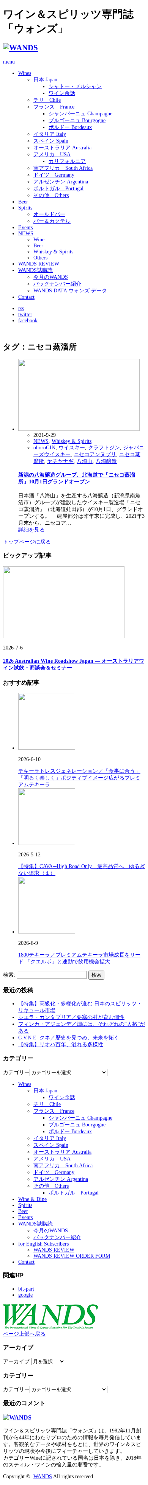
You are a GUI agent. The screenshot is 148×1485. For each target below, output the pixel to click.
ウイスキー (71, 447)
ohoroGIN (44, 447)
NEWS (25, 233)
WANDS (42, 1476)
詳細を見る (31, 530)
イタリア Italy (49, 134)
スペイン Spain (50, 141)
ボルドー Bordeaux (70, 127)
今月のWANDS (50, 277)
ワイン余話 (62, 93)
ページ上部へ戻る (24, 1334)
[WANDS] (20, 47)
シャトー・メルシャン (75, 86)
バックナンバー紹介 (57, 284)
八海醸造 (106, 461)
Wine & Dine (32, 1199)
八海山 (85, 461)
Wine (38, 239)
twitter (25, 314)
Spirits (25, 208)
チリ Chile (47, 100)
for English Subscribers (43, 1244)
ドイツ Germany (53, 175)
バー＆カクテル (52, 221)
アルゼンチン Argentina (60, 182)
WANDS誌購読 (35, 270)
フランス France (53, 107)
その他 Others (51, 195)
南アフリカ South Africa (63, 168)
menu (9, 62)
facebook (28, 320)
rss (21, 308)
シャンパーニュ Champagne (80, 114)
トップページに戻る (27, 542)
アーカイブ (16, 1361)
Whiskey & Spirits (53, 252)
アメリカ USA (52, 154)
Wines (24, 73)
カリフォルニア (67, 161)
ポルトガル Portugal (58, 188)
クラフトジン (104, 447)
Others (40, 258)
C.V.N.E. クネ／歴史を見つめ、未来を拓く (68, 1038)
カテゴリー (16, 1072)
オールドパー (49, 214)
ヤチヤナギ (60, 461)
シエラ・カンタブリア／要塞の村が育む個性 (71, 1017)
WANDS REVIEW (38, 264)
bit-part (26, 1289)
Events (25, 227)
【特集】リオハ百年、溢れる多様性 (60, 1044)
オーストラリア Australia (62, 148)
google (25, 1295)
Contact (26, 297)
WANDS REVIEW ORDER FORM (71, 1256)
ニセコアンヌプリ (95, 454)
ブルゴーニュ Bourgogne (77, 120)
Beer (23, 202)
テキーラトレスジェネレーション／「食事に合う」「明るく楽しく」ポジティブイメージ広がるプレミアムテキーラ (79, 778)
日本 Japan (45, 79)
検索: (9, 975)
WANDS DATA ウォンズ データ (70, 291)
